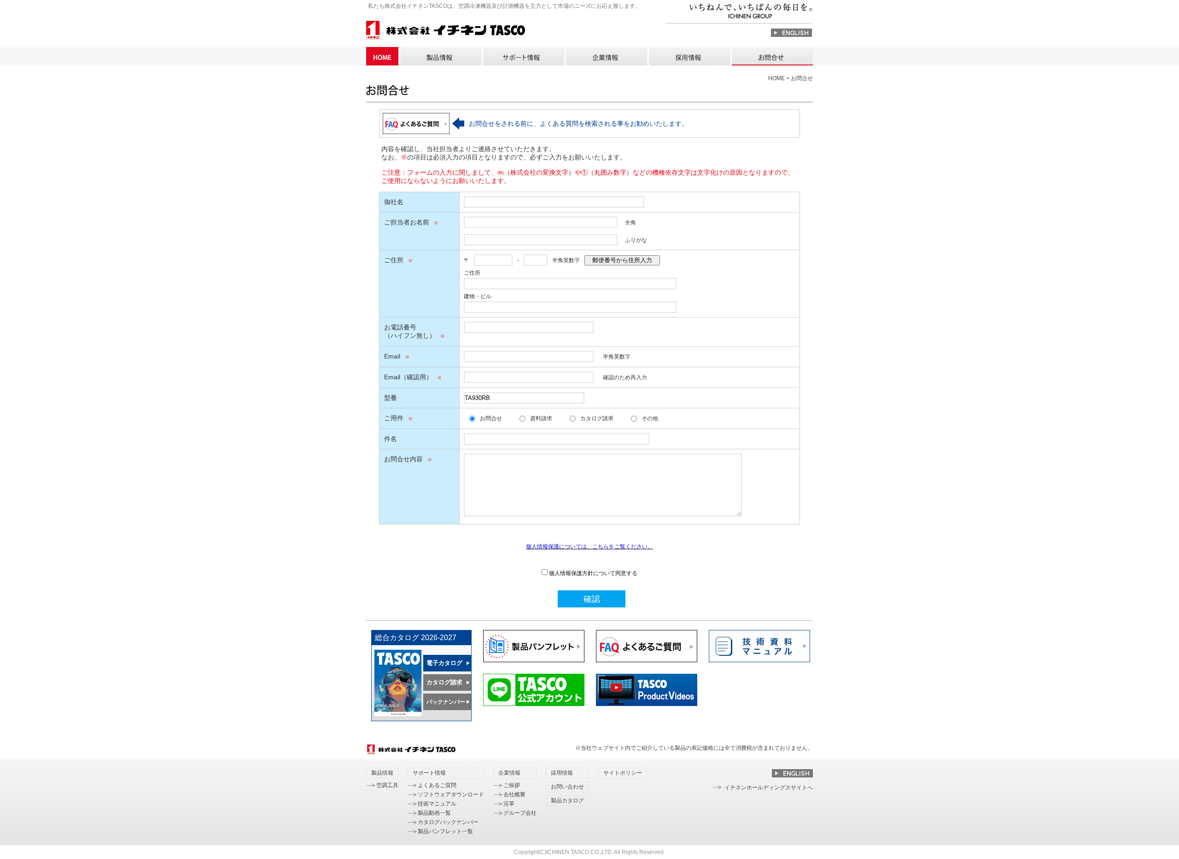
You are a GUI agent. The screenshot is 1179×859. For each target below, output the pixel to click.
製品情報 (440, 56)
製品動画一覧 (434, 813)
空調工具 (387, 785)
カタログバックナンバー (448, 822)
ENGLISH (791, 33)
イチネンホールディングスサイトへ (768, 787)
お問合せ (491, 418)
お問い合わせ (772, 56)
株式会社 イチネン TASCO (445, 31)
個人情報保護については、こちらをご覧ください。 (589, 546)
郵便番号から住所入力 (622, 260)
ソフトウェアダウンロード (451, 794)
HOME (382, 56)
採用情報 (689, 56)
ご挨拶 (511, 785)
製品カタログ (567, 800)
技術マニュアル (437, 803)
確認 (592, 599)
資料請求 (541, 418)
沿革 (508, 803)
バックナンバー (445, 702)
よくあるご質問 (437, 785)
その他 (650, 418)
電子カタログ (444, 662)
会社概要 (514, 794)
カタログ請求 (596, 418)
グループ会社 (520, 813)
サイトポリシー (622, 773)
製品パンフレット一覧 (445, 831)
